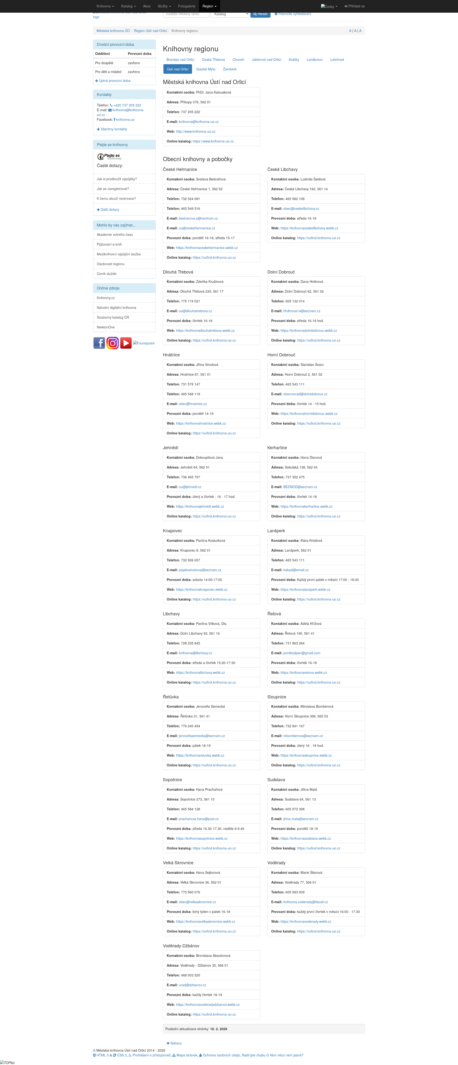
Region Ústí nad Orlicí (150, 30)
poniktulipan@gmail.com (301, 652)
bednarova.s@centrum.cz (198, 218)
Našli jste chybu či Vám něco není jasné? (272, 1055)
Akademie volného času (115, 234)
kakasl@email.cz (296, 569)
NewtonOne (106, 327)
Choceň (238, 59)
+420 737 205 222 (127, 105)
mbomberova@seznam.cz (303, 735)
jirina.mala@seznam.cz (300, 818)
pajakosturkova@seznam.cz (200, 569)
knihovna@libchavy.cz (195, 652)
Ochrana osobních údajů (221, 1055)
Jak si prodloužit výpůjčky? (117, 178)
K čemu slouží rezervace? (116, 198)
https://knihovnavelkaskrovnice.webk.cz (205, 921)
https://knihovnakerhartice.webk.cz (307, 506)
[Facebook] (99, 342)
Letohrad (337, 59)
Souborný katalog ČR (113, 317)
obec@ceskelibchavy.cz (301, 208)
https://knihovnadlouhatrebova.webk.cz (205, 330)
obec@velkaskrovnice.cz (197, 901)
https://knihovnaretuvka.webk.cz (200, 755)
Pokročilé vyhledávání (294, 13)
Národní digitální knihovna (116, 307)
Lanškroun (315, 59)
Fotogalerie (186, 6)
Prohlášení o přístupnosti (151, 1055)
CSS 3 (121, 1055)
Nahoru (176, 1043)
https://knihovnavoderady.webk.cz (306, 921)
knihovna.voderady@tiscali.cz (305, 901)
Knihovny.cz (106, 297)
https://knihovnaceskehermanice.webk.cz (207, 247)
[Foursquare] (144, 342)
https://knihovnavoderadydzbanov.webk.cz (208, 1004)
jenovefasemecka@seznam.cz (202, 735)
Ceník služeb (106, 273)
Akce (147, 6)
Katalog (127, 6)
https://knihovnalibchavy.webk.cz (200, 672)
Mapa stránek (186, 1055)
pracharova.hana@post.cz (199, 818)
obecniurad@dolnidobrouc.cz (305, 393)
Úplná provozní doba (114, 80)
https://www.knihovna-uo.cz (213, 141)
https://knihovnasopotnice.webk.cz (202, 838)
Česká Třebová (213, 59)
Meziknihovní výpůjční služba (119, 254)
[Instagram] (112, 342)
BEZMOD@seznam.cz (300, 486)
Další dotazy (109, 209)
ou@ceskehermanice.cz (197, 228)
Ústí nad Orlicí (177, 69)
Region (208, 6)
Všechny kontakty (113, 129)
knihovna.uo (125, 119)
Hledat (262, 13)
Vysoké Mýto (205, 69)
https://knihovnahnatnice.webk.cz (201, 423)
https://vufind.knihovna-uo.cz (214, 257)
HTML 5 (102, 1055)
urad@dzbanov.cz (192, 984)
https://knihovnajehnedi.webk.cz (200, 506)
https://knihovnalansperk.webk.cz (305, 589)
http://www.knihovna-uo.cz (195, 131)
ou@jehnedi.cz (190, 486)
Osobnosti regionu (111, 263)
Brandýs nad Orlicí (180, 59)
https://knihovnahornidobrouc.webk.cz (309, 413)
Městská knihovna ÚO (113, 30)
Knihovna (104, 6)
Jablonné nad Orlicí (266, 59)
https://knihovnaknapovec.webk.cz (202, 589)
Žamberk (230, 69)
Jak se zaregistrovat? (113, 188)
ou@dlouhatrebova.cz (195, 310)
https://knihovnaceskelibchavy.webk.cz (309, 228)
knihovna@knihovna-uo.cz (199, 121)
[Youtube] (126, 342)
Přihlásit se (356, 6)
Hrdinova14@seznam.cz (301, 310)
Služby (163, 6)
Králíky (294, 59)
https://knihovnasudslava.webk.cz (306, 838)
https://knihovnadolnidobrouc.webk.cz (309, 330)
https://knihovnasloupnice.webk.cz (306, 755)
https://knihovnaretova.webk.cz (304, 672)
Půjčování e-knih (109, 244)
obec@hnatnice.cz (193, 403)
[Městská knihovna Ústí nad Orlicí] (124, 14)
